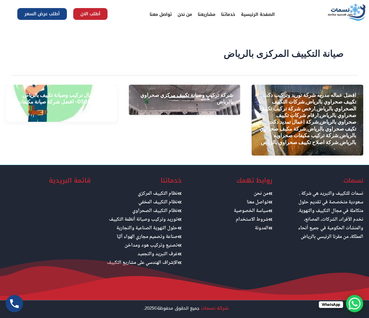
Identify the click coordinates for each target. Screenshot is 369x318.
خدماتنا (228, 14)
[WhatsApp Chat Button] (354, 303)
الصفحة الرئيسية (258, 14)
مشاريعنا (206, 14)
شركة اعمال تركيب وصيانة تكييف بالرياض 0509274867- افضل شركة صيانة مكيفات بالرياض (63, 101)
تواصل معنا (161, 14)
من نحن (185, 14)
